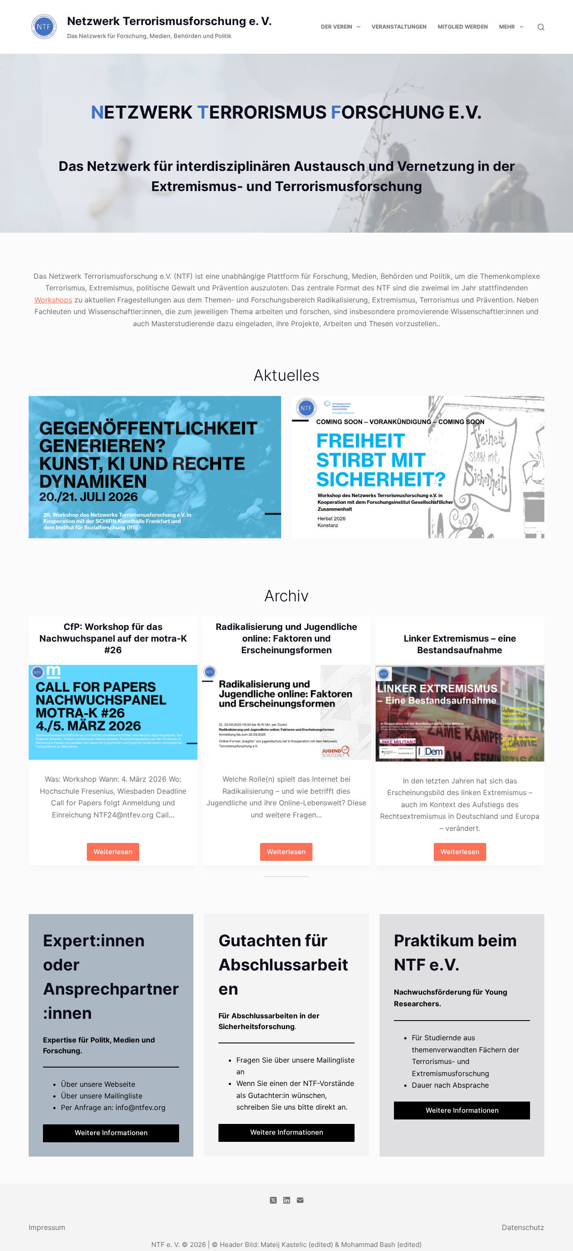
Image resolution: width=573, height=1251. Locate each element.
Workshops (53, 299)
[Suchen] (541, 27)
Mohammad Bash (368, 1244)
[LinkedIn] (286, 1200)
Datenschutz (523, 1227)
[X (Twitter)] (273, 1200)
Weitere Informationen (111, 1132)
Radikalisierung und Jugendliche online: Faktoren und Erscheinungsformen (286, 638)
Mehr (507, 26)
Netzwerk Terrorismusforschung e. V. (169, 21)
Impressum (47, 1227)
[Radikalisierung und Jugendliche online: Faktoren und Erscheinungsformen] (286, 712)
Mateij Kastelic (284, 1244)
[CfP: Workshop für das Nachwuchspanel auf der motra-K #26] (113, 712)
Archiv (286, 595)
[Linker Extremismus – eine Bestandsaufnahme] (460, 713)
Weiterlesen (116, 854)
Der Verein (336, 26)
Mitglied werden (463, 26)
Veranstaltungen (399, 26)
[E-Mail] (300, 1200)
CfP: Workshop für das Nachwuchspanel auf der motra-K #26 (113, 638)
